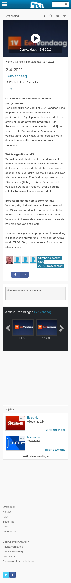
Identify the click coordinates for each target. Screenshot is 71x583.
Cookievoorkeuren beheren (19, 561)
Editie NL (32, 417)
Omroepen (9, 507)
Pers (5, 526)
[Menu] (4, 4)
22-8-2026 (33, 441)
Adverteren (9, 531)
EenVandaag (16, 76)
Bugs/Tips (8, 521)
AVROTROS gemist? (50, 266)
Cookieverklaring (13, 551)
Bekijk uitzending (55, 429)
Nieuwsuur (34, 437)
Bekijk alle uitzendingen (36, 456)
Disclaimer (9, 556)
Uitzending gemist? (49, 258)
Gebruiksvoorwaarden (16, 541)
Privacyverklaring (13, 546)
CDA (41, 262)
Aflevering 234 (36, 421)
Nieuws (7, 511)
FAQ (5, 516)
